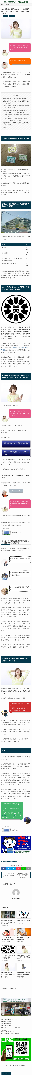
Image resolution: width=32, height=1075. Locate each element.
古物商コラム (5, 861)
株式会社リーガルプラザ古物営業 (9, 1033)
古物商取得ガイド (16, 532)
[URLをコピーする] (28, 868)
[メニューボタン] (1, 2)
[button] (3, 868)
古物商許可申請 (13, 861)
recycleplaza (16, 898)
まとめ (7, 127)
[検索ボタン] (30, 2)
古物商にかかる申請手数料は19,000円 (16, 98)
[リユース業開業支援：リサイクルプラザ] (16, 2)
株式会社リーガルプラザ (7, 1031)
